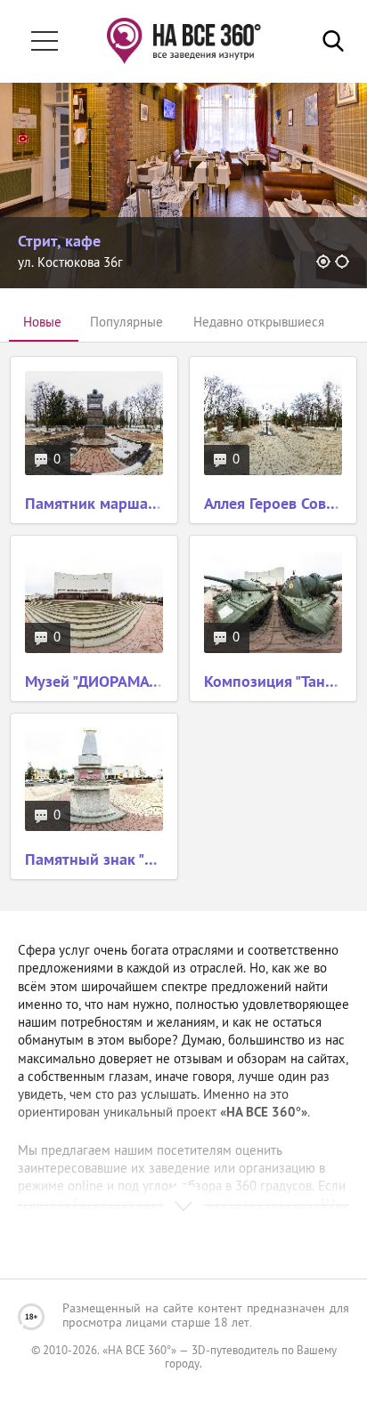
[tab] (42, 324)
